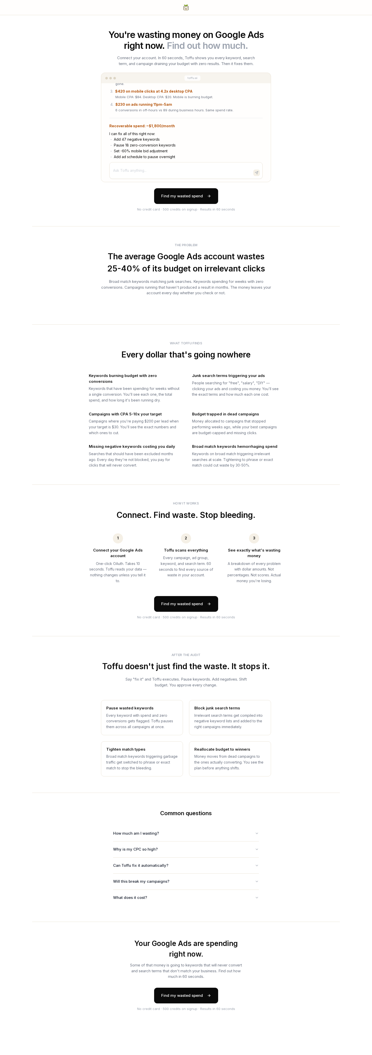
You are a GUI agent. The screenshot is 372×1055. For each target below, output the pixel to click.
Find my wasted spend (182, 196)
